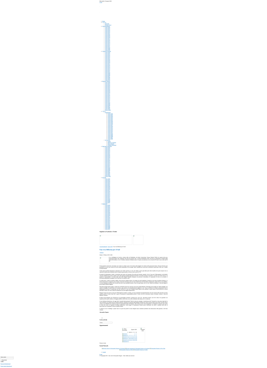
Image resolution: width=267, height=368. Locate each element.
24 (128, 340)
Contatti (104, 352)
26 (130, 340)
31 (128, 341)
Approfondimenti (103, 246)
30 (136, 340)
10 (128, 336)
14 (133, 336)
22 (135, 338)
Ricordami (4, 360)
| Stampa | (101, 252)
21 (133, 338)
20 (132, 338)
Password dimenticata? (6, 363)
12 (130, 336)
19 (130, 338)
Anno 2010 (110, 246)
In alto (100, 354)
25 (129, 340)
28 (133, 340)
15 (135, 336)
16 (136, 336)
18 (129, 338)
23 (136, 338)
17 (128, 338)
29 (135, 340)
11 (129, 336)
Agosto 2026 (134, 329)
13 (132, 336)
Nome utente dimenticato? (6, 366)
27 (132, 340)
